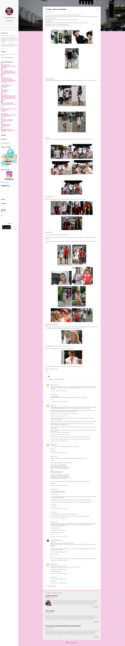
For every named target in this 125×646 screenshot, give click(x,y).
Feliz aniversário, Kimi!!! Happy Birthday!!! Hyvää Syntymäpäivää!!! (63, 626)
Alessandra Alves (5, 78)
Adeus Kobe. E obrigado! (7, 120)
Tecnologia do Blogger (72, 642)
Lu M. (52, 405)
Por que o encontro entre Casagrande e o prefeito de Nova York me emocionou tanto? (8, 80)
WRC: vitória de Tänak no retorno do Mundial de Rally (8, 115)
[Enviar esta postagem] (49, 376)
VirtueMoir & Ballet (5, 125)
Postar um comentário (51, 586)
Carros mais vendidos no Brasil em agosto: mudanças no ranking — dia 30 (9, 73)
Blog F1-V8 (53, 384)
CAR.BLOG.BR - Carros (6, 70)
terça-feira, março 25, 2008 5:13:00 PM (59, 560)
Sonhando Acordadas (6, 124)
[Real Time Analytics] (3, 211)
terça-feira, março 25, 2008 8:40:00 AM (59, 440)
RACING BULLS (5, 91)
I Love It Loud (4, 94)
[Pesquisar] (100, 4)
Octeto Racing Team (55, 540)
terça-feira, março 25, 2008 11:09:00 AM (59, 452)
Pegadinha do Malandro (51, 596)
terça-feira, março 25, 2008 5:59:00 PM (59, 583)
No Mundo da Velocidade (7, 119)
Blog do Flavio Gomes (6, 85)
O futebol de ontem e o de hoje (8, 130)
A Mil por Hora (4, 113)
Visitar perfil (9, 20)
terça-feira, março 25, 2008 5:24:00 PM (59, 573)
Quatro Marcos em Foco (6, 129)
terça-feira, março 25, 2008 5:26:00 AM (59, 401)
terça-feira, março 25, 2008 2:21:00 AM (59, 390)
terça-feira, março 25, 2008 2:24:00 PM (59, 518)
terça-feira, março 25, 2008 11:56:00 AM (59, 508)
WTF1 (2, 107)
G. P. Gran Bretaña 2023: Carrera (8, 104)
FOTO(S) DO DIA (5, 86)
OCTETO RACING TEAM (55, 3)
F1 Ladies (51, 379)
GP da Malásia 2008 (58, 379)
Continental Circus (5, 64)
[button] (97, 10)
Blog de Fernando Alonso (7, 103)
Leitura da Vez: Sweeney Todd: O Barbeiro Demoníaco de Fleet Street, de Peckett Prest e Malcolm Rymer (9, 97)
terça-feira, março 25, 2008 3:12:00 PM (59, 536)
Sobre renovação (50, 611)
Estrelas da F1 (4, 89)
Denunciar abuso (5, 143)
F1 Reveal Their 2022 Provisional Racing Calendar (9, 109)
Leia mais (95, 606)
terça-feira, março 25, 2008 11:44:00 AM (59, 485)
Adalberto (53, 444)
